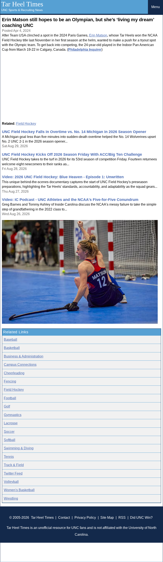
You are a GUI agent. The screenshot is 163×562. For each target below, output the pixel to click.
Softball (9, 440)
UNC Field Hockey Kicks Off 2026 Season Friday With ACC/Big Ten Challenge (72, 154)
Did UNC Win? (141, 517)
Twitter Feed (13, 473)
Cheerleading (14, 373)
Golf (7, 406)
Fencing (10, 381)
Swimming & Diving (19, 448)
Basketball (12, 348)
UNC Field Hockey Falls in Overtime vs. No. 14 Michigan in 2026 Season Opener (74, 132)
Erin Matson (98, 35)
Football (10, 398)
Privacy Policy (85, 517)
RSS (122, 517)
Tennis (9, 456)
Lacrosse (11, 423)
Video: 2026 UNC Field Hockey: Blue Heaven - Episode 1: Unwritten (63, 177)
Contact (64, 517)
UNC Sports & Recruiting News (22, 10)
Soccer (9, 431)
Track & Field (14, 465)
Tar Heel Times (22, 4)
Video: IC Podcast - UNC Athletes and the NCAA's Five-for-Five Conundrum (70, 200)
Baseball (10, 339)
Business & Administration (23, 356)
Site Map (107, 517)
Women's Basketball (19, 490)
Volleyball (11, 482)
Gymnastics (12, 415)
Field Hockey (26, 123)
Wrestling (11, 498)
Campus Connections (20, 364)
